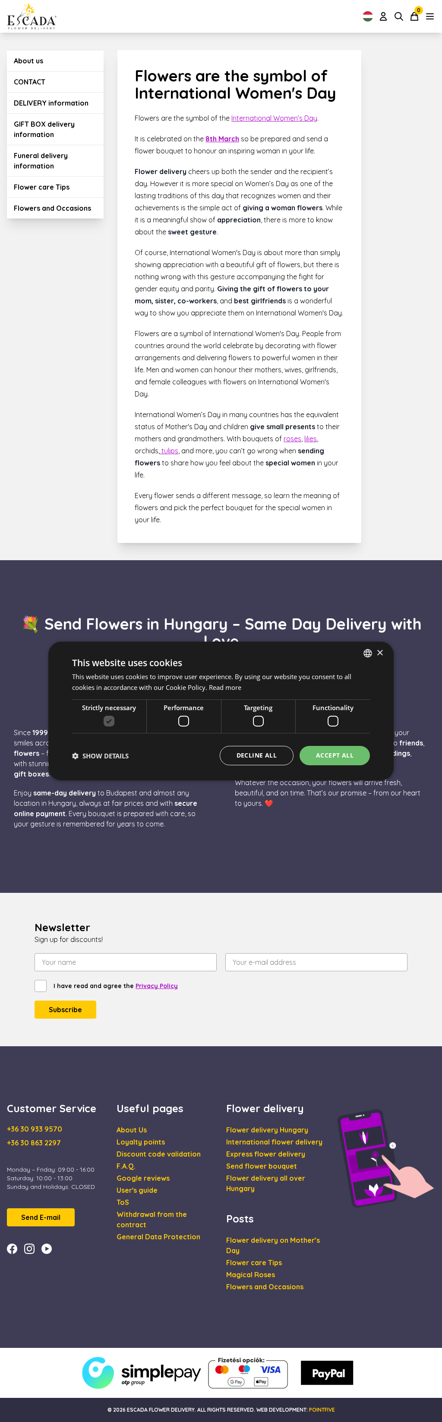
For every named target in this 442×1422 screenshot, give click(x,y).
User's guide (137, 1190)
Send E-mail (40, 1217)
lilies (310, 438)
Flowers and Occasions (52, 208)
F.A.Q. (126, 1166)
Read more (225, 687)
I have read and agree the (116, 986)
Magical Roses (250, 1274)
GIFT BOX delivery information (44, 129)
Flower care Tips (41, 187)
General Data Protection (158, 1236)
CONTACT (29, 82)
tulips (169, 450)
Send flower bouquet (261, 1166)
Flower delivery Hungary (267, 1130)
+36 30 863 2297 (34, 1142)
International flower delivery (274, 1142)
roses (292, 438)
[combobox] (367, 653)
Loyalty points (141, 1142)
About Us (132, 1130)
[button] (100, 756)
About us (28, 60)
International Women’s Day (274, 118)
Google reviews (143, 1178)
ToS (123, 1202)
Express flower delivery (265, 1154)
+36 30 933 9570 (34, 1129)
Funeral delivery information (41, 160)
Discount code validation (159, 1154)
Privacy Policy (157, 986)
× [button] (379, 652)
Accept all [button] (335, 755)
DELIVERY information (51, 103)
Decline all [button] (257, 755)
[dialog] (221, 711)
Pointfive (322, 1409)
